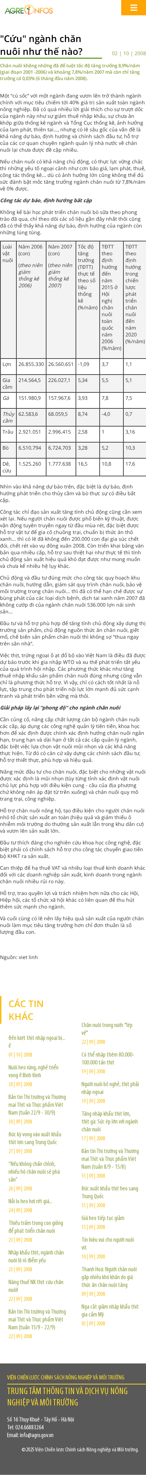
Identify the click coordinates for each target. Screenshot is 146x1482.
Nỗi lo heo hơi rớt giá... (30, 1202)
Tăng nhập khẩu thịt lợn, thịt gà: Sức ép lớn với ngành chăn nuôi (110, 1122)
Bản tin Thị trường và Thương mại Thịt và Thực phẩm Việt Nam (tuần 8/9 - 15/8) (110, 1159)
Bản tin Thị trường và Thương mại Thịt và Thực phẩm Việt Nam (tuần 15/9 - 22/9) (37, 1320)
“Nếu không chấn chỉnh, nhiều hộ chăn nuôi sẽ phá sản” (34, 1172)
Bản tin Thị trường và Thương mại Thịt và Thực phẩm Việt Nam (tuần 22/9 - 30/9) (37, 1105)
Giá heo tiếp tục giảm (103, 1218)
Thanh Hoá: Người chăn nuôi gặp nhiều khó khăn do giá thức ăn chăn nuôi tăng (109, 1278)
